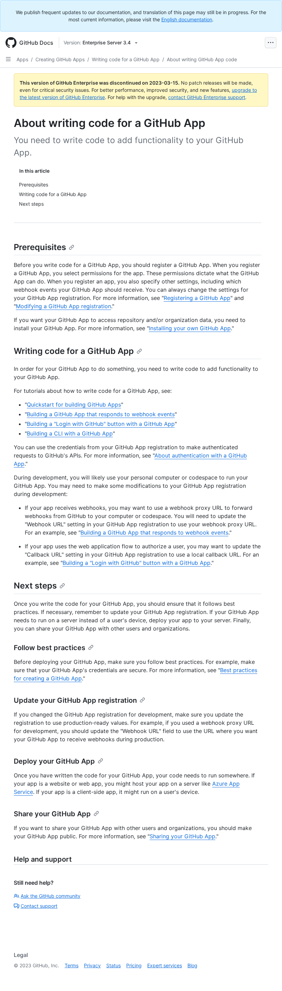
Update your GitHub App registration (75, 700)
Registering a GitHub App (197, 297)
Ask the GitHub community (50, 896)
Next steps (35, 586)
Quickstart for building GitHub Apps (74, 404)
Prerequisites (40, 247)
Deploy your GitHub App (54, 761)
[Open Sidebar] (8, 59)
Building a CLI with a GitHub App (70, 433)
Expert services (164, 965)
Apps (22, 59)
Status (113, 965)
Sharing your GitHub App (182, 836)
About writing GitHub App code (202, 59)
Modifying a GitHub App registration (63, 306)
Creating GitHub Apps (60, 59)
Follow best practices (49, 648)
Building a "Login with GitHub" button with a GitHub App (101, 423)
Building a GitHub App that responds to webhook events (101, 414)
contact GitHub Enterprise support (206, 97)
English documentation (186, 19)
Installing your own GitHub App (190, 328)
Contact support (39, 906)
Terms (71, 965)
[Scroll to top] (267, 976)
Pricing (134, 965)
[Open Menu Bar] (270, 42)
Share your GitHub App (52, 814)
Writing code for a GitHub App (126, 59)
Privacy (92, 965)
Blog (192, 965)
